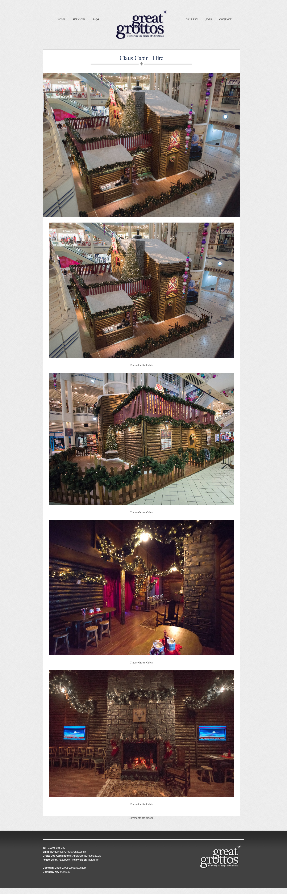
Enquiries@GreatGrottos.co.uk (68, 851)
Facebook (64, 859)
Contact (225, 19)
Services (79, 19)
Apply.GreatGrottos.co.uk (86, 855)
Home (61, 19)
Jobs (208, 19)
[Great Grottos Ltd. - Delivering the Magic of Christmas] (143, 37)
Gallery (192, 19)
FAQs (96, 19)
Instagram (93, 859)
